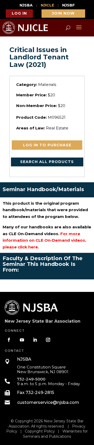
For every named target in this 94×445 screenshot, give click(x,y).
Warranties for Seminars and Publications (55, 434)
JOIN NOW (63, 13)
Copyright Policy (40, 431)
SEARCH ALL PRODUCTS (47, 161)
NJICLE (47, 5)
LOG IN (19, 13)
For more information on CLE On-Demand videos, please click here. (44, 240)
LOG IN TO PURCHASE (47, 145)
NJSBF (68, 5)
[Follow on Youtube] (22, 340)
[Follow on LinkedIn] (35, 340)
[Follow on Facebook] (9, 340)
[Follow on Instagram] (48, 340)
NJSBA (26, 5)
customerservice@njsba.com (48, 402)
